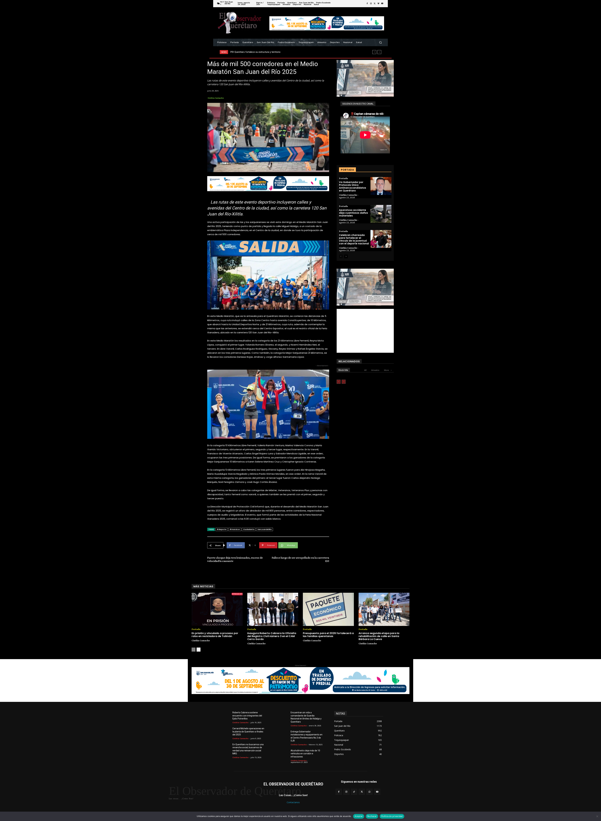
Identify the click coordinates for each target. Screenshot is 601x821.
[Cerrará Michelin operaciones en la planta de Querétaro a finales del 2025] (225, 732)
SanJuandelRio (264, 529)
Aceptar (359, 816)
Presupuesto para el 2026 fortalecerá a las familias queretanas (328, 634)
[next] (379, 52)
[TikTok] (354, 792)
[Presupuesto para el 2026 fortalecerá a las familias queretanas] (328, 609)
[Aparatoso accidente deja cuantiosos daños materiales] (380, 214)
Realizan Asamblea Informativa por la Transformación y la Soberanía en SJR (269, 52)
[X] (375, 3)
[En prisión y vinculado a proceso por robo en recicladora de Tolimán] (217, 609)
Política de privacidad (392, 816)
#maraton (235, 529)
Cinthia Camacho (216, 98)
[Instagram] (371, 3)
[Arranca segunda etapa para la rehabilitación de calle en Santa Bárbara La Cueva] (384, 609)
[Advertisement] (365, 331)
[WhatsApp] (369, 792)
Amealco (375, 370)
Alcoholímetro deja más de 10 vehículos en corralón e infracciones (305, 753)
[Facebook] (367, 3)
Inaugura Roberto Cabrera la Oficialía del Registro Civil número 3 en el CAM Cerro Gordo (271, 636)
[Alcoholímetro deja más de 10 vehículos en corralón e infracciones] (283, 754)
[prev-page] (341, 256)
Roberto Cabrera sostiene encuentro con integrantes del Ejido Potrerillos (247, 715)
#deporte (221, 529)
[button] (380, 42)
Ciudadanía (248, 529)
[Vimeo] (378, 3)
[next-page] (346, 256)
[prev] (374, 52)
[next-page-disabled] (344, 382)
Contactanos (293, 802)
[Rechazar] (597, 816)
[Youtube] (382, 3)
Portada (343, 178)
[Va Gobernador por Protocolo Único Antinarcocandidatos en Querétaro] (380, 186)
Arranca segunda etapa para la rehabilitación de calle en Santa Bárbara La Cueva (379, 636)
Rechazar (372, 816)
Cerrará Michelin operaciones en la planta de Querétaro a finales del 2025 (248, 731)
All (365, 370)
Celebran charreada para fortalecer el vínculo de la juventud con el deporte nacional (354, 239)
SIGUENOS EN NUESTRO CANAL (358, 104)
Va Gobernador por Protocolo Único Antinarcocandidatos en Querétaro (352, 186)
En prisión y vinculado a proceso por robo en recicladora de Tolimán (215, 634)
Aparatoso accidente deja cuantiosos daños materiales (353, 212)
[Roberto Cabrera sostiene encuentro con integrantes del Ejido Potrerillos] (225, 716)
